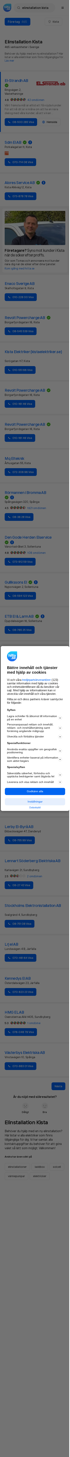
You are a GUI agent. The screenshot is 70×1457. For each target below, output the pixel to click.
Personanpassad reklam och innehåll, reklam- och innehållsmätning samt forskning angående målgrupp (30, 728)
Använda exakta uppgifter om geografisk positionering (32, 751)
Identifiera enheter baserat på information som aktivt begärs (32, 759)
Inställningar (35, 801)
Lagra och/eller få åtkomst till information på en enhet (32, 718)
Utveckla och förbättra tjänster (25, 736)
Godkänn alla (35, 791)
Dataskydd (35, 807)
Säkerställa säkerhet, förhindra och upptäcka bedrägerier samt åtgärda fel (30, 775)
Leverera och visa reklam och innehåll (30, 782)
